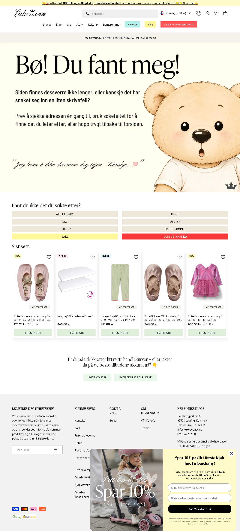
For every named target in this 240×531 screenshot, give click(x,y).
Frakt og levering (85, 435)
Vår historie (148, 420)
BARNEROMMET (175, 229)
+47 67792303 (196, 425)
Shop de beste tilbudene (135, 377)
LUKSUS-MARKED (175, 236)
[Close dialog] (231, 453)
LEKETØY (65, 229)
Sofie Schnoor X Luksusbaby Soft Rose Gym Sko (172, 316)
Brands (47, 24)
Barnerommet (111, 24)
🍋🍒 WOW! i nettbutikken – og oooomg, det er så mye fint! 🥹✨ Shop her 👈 (120, 3)
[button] (225, 13)
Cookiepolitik (83, 477)
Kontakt (80, 420)
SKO (65, 221)
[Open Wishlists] (216, 13)
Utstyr (80, 24)
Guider (113, 420)
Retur (78, 443)
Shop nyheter (97, 377)
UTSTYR (175, 221)
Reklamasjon (83, 450)
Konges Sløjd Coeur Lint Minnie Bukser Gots (125, 316)
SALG (65, 236)
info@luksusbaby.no (189, 429)
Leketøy (93, 24)
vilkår (55, 425)
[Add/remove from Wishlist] (49, 257)
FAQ (77, 428)
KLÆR (175, 214)
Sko (68, 24)
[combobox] (120, 14)
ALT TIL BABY (65, 214)
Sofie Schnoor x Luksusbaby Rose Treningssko (40, 316)
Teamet (146, 428)
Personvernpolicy (86, 470)
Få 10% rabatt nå (200, 509)
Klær (59, 24)
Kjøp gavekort (83, 484)
